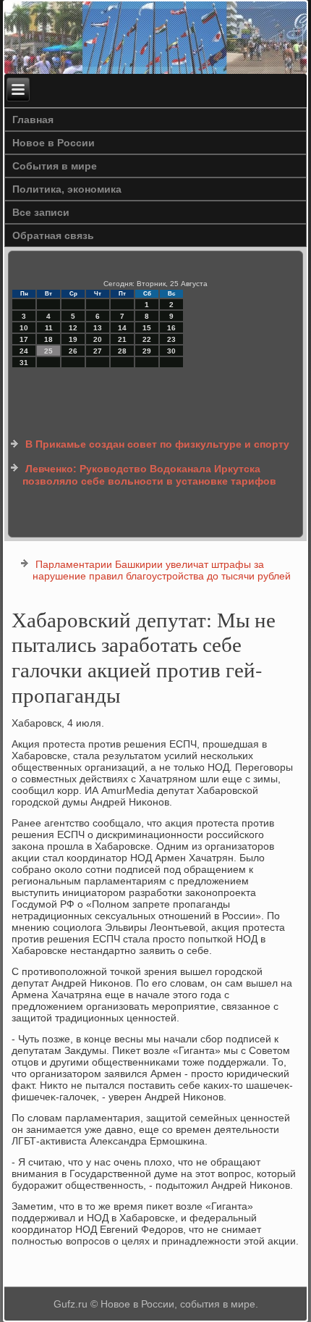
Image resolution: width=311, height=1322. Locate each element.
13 (97, 328)
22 (146, 339)
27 (97, 351)
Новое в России (53, 142)
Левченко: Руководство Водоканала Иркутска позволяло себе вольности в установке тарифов (149, 475)
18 (48, 339)
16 (171, 328)
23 (171, 339)
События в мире (54, 166)
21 (122, 339)
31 (24, 363)
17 (24, 339)
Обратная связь (53, 235)
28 (122, 351)
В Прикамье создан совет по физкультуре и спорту (157, 444)
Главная (33, 119)
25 (48, 351)
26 (73, 351)
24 (24, 351)
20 (97, 339)
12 (73, 328)
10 (24, 328)
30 (171, 351)
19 (73, 339)
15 (146, 328)
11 (49, 328)
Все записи (40, 212)
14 (122, 328)
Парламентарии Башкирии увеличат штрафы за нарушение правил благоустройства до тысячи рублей (162, 570)
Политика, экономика (67, 189)
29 (146, 351)
